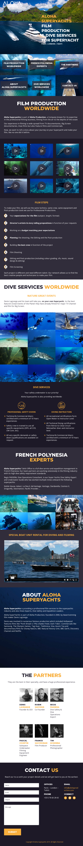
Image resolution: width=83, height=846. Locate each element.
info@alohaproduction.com (71, 789)
